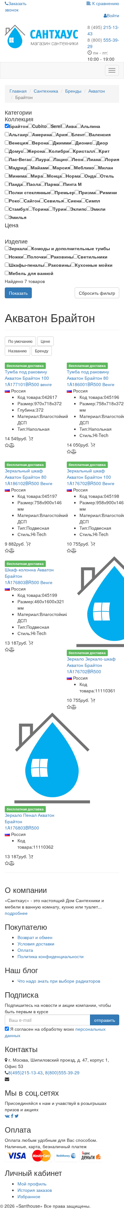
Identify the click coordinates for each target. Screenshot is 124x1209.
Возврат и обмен (34, 937)
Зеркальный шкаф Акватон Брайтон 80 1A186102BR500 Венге (28, 476)
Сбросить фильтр (97, 293)
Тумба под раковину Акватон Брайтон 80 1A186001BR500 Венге (90, 377)
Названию (17, 350)
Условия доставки (35, 943)
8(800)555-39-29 (62, 1072)
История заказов (34, 1190)
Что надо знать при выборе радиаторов (58, 981)
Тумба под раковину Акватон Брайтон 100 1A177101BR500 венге (28, 377)
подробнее (16, 913)
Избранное (28, 1196)
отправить (104, 1020)
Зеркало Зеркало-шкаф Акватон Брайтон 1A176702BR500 (91, 665)
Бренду (41, 350)
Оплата (25, 950)
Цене (45, 341)
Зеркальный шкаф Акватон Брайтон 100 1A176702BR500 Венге (90, 476)
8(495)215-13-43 (25, 1072)
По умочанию (20, 341)
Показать (18, 293)
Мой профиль (31, 1183)
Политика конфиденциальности (50, 956)
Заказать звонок (15, 6)
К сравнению (105, 3)
